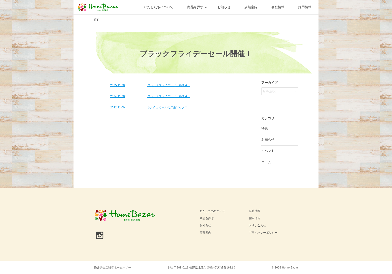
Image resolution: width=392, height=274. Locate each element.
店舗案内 (250, 7)
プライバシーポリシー (263, 232)
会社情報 (277, 7)
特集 (264, 128)
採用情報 (304, 7)
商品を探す (195, 7)
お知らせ (224, 7)
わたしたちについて (158, 7)
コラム (266, 162)
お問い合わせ (257, 225)
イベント (267, 151)
